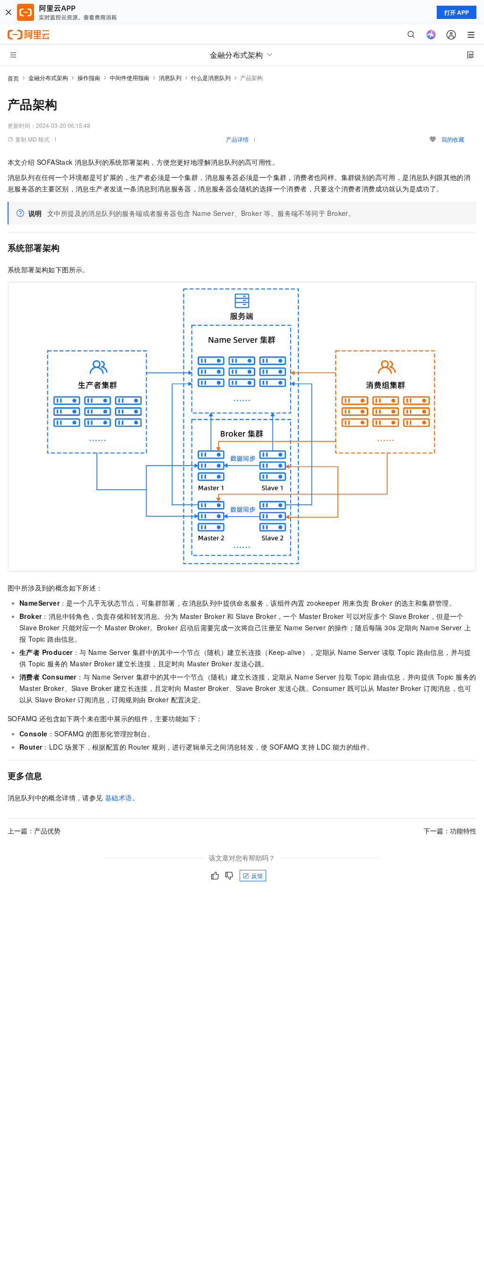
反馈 (257, 875)
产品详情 (237, 139)
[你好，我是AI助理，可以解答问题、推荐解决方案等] (431, 35)
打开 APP (456, 12)
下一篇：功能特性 (450, 830)
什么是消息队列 (211, 77)
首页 (13, 78)
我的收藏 (452, 139)
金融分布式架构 (48, 77)
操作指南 (89, 77)
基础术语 (118, 797)
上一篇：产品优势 (34, 830)
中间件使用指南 (129, 77)
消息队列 (170, 77)
